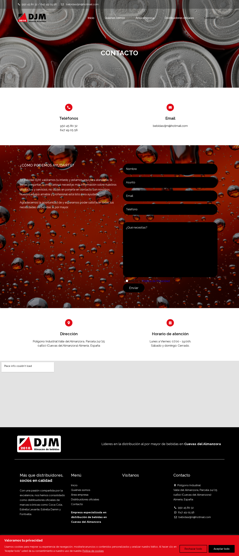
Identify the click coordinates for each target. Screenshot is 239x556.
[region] (119, 545)
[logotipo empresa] (39, 443)
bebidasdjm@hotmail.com (82, 4)
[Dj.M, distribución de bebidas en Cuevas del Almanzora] (32, 17)
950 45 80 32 (29, 4)
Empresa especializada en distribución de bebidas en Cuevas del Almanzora (89, 517)
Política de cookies (93, 551)
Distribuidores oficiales (179, 18)
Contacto (210, 18)
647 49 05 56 (48, 4)
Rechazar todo (193, 548)
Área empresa (145, 18)
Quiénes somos (115, 18)
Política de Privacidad (156, 281)
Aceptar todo (222, 548)
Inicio (91, 18)
